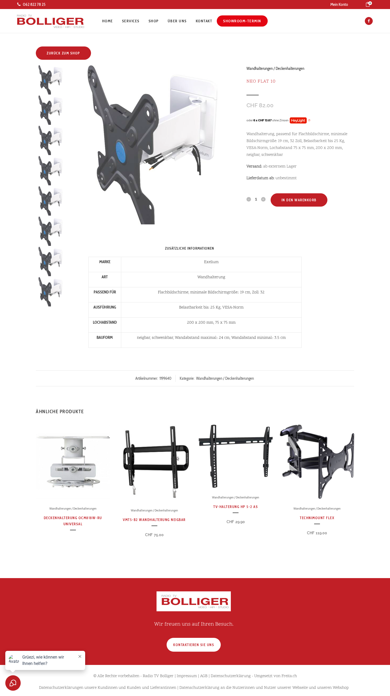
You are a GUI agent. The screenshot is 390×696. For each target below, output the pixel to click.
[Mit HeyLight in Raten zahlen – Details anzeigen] (309, 120)
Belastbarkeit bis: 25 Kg (199, 307)
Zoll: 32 (258, 292)
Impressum (187, 676)
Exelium (211, 262)
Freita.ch (289, 676)
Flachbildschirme (173, 292)
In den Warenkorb (299, 200)
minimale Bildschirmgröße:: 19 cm (220, 292)
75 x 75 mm (225, 323)
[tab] (221, 248)
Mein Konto (339, 4)
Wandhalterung (211, 277)
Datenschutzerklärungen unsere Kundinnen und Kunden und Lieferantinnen (107, 688)
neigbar (143, 338)
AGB (203, 676)
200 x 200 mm (200, 323)
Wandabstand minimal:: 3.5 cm (258, 338)
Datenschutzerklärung (231, 676)
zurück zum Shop (63, 53)
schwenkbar (162, 338)
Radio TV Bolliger (158, 676)
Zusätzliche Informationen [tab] (189, 248)
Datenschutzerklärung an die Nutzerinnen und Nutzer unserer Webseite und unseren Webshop (264, 688)
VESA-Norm (233, 307)
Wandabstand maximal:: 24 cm (202, 338)
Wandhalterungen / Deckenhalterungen (275, 68)
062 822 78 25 (34, 4)
